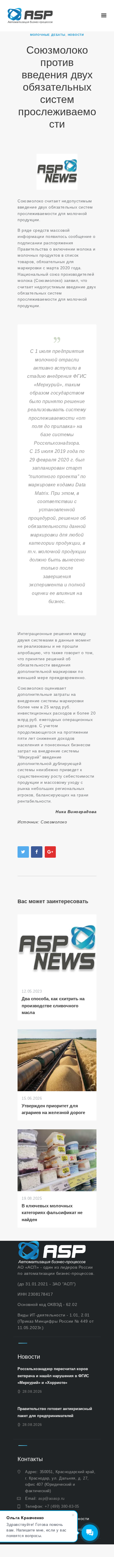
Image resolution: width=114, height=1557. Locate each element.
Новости (76, 34)
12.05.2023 (32, 991)
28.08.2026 (32, 1392)
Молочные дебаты (47, 34)
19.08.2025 (32, 1198)
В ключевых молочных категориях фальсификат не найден (52, 1212)
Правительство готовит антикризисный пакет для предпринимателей (55, 1412)
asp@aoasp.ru (51, 1498)
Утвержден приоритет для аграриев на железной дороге (53, 1109)
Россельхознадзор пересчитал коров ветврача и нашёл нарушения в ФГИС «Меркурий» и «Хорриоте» (53, 1376)
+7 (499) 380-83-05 (62, 1506)
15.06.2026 (32, 1098)
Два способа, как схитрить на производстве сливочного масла (53, 1005)
